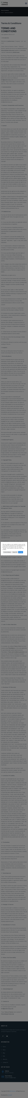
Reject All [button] (15, 552)
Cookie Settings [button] (7, 552)
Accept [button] (20, 552)
